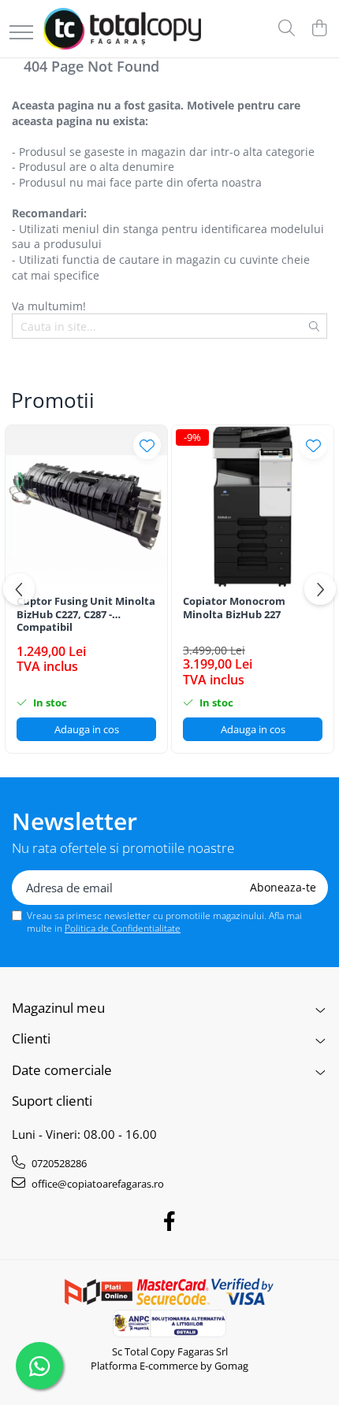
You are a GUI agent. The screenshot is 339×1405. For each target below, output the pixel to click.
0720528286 (58, 1163)
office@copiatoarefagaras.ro (96, 1184)
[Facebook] (170, 1221)
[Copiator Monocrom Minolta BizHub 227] (252, 506)
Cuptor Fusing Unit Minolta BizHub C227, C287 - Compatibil (86, 615)
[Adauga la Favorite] (147, 445)
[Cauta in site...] (286, 29)
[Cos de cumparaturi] (319, 29)
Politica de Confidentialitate (123, 928)
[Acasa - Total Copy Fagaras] (122, 29)
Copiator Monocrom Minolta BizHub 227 (234, 608)
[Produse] (21, 33)
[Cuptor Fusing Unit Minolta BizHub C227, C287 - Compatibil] (86, 506)
